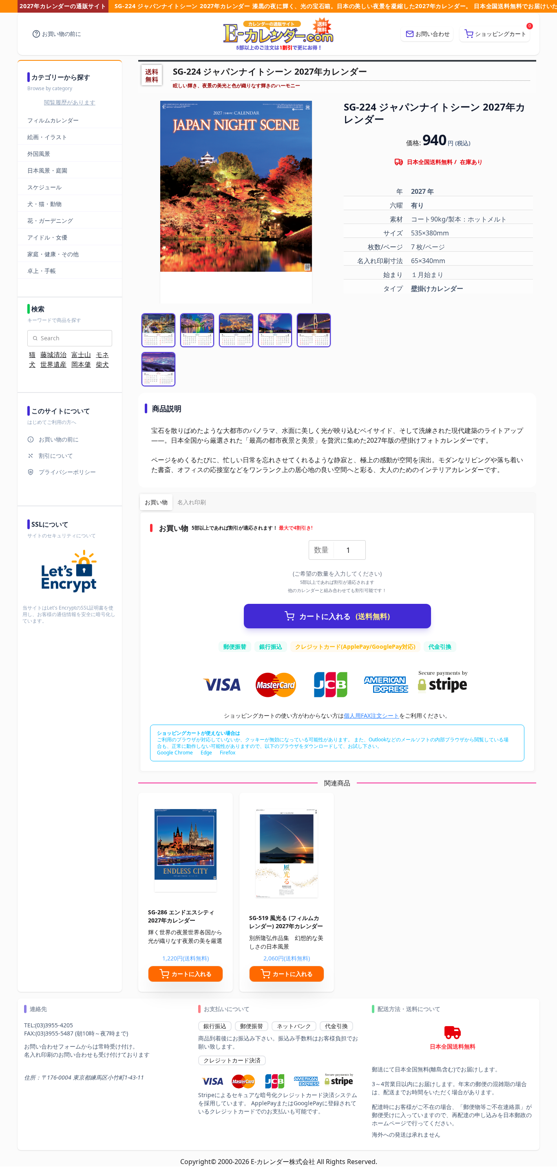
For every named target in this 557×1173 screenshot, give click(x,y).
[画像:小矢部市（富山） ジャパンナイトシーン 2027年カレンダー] (158, 369)
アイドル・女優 (47, 237)
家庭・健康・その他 (53, 254)
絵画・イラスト (47, 137)
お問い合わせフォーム (52, 1046)
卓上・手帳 (41, 271)
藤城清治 (53, 354)
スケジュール (44, 187)
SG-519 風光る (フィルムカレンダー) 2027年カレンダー (286, 922)
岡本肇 (81, 364)
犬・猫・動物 (44, 204)
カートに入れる (344, 616)
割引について (56, 455)
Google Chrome (175, 752)
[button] (495, 34)
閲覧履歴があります (69, 102)
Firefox (227, 752)
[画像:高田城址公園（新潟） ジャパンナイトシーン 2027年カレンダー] (197, 330)
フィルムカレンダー (53, 120)
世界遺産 (53, 364)
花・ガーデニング (50, 220)
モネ (102, 354)
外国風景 (38, 153)
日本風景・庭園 (47, 170)
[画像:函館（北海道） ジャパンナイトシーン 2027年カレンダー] (236, 330)
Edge (206, 752)
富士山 (81, 354)
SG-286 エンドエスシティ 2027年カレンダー (181, 916)
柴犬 (102, 364)
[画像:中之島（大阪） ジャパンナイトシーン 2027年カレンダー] (158, 330)
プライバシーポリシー (67, 472)
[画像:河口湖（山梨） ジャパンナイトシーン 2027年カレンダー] (275, 330)
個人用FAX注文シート (371, 715)
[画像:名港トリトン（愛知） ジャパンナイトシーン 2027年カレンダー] (314, 330)
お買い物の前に (61, 34)
